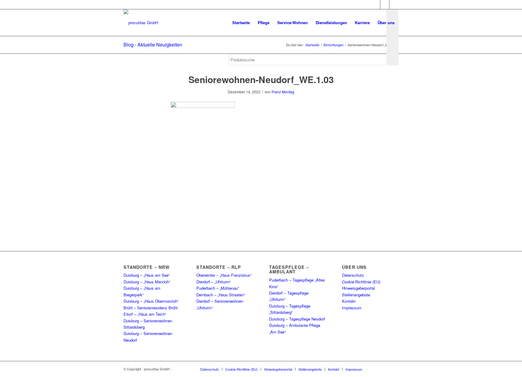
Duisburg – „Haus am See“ (147, 275)
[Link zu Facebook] (375, 4)
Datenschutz (353, 275)
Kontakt (349, 301)
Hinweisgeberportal (358, 288)
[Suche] (234, 84)
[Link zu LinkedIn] (393, 4)
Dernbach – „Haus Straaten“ (220, 295)
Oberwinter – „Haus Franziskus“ (224, 275)
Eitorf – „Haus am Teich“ (145, 314)
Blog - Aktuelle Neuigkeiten (153, 44)
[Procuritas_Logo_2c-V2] (141, 22)
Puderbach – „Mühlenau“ (217, 288)
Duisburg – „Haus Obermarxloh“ (151, 301)
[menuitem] (241, 22)
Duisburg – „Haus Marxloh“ (147, 282)
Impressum (352, 308)
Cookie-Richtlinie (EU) (361, 282)
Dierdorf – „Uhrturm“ (213, 282)
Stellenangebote (356, 295)
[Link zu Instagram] (384, 4)
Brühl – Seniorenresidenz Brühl (151, 308)
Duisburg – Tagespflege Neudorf (297, 319)
